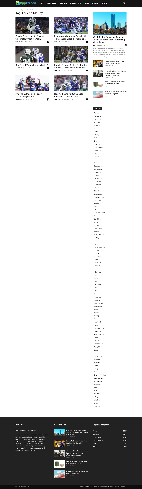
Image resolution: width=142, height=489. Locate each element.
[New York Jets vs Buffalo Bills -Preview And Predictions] (71, 83)
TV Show (97, 394)
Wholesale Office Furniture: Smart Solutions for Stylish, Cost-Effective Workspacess (115, 73)
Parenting (97, 331)
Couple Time (98, 172)
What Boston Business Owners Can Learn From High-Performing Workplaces (109, 40)
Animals (97, 125)
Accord (96, 113)
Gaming (95, 3)
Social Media (98, 356)
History (96, 238)
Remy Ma (97, 347)
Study (96, 369)
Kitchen (96, 278)
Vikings (96, 397)
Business (63, 3)
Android (97, 122)
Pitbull (96, 338)
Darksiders (98, 182)
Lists (95, 291)
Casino (96, 157)
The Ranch (97, 384)
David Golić (57, 41)
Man (95, 294)
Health (104, 3)
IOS (95, 269)
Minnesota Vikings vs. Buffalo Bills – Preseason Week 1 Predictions (71, 37)
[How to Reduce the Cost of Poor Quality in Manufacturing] (98, 63)
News (96, 325)
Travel (96, 391)
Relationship (98, 344)
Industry (97, 260)
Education (97, 191)
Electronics (98, 194)
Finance (96, 206)
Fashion (96, 203)
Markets (97, 300)
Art (95, 128)
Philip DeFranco (99, 334)
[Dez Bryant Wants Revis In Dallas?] (32, 54)
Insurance (97, 263)
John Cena (97, 272)
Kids (95, 275)
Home (42, 3)
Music (96, 319)
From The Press (99, 213)
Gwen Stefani (98, 228)
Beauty (96, 135)
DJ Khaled (97, 185)
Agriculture (98, 119)
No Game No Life (100, 328)
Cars (87, 3)
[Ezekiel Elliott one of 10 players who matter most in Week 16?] (32, 25)
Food (95, 210)
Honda (96, 250)
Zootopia (97, 406)
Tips (95, 387)
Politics (96, 341)
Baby (96, 132)
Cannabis (97, 150)
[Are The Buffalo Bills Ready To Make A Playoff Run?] (32, 83)
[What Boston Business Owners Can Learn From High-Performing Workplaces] (110, 23)
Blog (95, 141)
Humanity (97, 256)
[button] (124, 3)
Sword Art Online (100, 375)
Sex (95, 353)
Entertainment (76, 3)
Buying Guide (98, 147)
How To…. (97, 253)
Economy (97, 188)
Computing (98, 166)
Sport (96, 366)
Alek (94, 45)
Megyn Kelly (98, 306)
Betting (96, 138)
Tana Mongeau (99, 378)
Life (95, 288)
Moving (96, 316)
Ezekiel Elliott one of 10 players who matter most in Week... (30, 37)
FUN (95, 216)
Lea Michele (98, 284)
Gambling (97, 219)
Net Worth (97, 322)
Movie (96, 309)
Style (95, 372)
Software (97, 359)
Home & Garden (99, 247)
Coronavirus (98, 169)
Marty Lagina (98, 303)
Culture (96, 175)
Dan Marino (98, 178)
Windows (97, 400)
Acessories (97, 116)
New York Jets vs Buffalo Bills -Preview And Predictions (69, 95)
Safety (96, 350)
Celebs (96, 163)
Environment (98, 200)
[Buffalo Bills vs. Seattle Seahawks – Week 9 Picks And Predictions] (71, 54)
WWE (96, 403)
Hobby (96, 241)
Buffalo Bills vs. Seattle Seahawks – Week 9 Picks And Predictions (70, 66)
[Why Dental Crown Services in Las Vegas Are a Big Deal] (98, 94)
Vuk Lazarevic (19, 41)
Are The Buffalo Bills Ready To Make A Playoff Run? (30, 95)
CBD (95, 160)
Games (96, 222)
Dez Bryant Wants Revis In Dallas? (31, 65)
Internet (97, 266)
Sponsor (97, 362)
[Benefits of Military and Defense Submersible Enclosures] (98, 84)
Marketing (97, 297)
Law (95, 281)
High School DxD (100, 235)
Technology (52, 3)
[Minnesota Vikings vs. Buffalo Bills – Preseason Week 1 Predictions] (71, 25)
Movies (96, 313)
